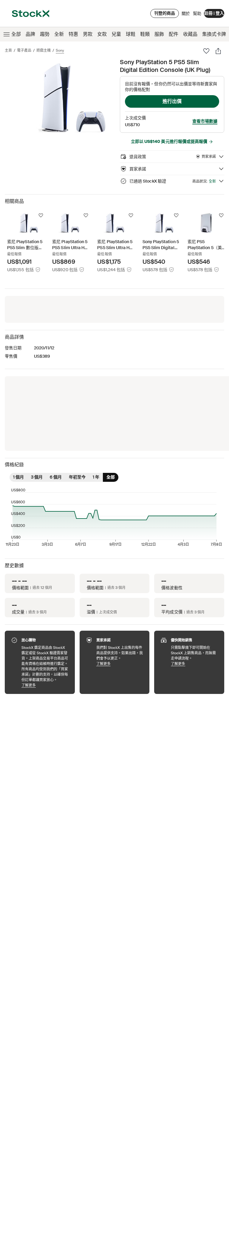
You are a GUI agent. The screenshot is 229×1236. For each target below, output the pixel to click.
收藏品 (190, 34)
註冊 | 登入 (214, 13)
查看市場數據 (204, 121)
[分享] (218, 51)
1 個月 (18, 477)
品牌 (30, 34)
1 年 (96, 477)
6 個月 (56, 477)
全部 (16, 34)
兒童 (116, 34)
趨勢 (44, 34)
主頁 (8, 50)
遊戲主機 (43, 50)
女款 (102, 34)
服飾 (159, 34)
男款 (87, 34)
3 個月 (37, 477)
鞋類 (145, 34)
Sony (60, 50)
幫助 (197, 13)
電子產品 (24, 50)
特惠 (73, 34)
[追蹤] (41, 215)
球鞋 (130, 34)
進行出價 (172, 101)
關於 (185, 15)
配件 (173, 34)
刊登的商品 (164, 13)
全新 (59, 34)
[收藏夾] (206, 51)
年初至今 (77, 477)
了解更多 (45, 685)
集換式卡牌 (214, 34)
